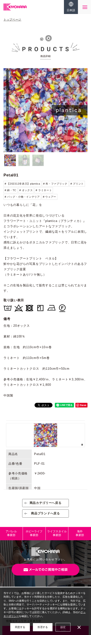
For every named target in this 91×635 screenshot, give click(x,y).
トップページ (12, 19)
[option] (46, 110)
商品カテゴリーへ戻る (46, 503)
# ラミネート (44, 190)
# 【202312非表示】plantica (22, 183)
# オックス (26, 190)
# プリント (77, 183)
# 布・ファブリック (55, 183)
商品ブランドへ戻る (45, 513)
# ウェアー (49, 196)
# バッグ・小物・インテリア (22, 196)
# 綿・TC (10, 190)
